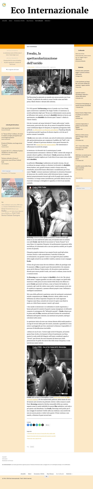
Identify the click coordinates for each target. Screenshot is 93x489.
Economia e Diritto (19, 21)
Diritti (17, 206)
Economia (9, 209)
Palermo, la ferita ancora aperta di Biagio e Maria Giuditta (82, 136)
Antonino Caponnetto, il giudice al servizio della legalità (82, 125)
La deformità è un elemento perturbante (45, 130)
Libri (10, 211)
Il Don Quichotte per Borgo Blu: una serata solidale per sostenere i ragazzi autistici (83, 83)
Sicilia (7, 213)
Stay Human (30, 21)
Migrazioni (20, 211)
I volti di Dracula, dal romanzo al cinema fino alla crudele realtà (41, 433)
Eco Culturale (39, 21)
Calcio (21, 204)
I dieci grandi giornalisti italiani (10, 128)
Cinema (32, 446)
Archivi (77, 186)
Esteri (10, 21)
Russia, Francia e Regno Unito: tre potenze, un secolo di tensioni (83, 114)
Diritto (20, 206)
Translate (13, 173)
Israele (17, 208)
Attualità (4, 21)
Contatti (4, 457)
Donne (3, 209)
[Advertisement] (46, 33)
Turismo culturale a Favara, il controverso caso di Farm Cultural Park (11, 160)
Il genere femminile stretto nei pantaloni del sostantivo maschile (41, 436)
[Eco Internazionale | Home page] (4, 5)
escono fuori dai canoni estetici (46, 145)
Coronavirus (12, 207)
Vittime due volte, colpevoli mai (34, 438)
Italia (3, 210)
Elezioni (13, 209)
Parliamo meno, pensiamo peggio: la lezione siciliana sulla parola (82, 72)
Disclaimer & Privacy (7, 460)
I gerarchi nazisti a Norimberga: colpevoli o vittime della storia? (82, 94)
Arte (18, 204)
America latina (13, 204)
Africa (3, 204)
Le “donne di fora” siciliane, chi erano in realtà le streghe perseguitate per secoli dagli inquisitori (12, 135)
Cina (2, 206)
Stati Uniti (16, 213)
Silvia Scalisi (31, 67)
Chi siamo (4, 459)
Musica (3, 213)
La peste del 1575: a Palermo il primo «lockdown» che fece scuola (12, 151)
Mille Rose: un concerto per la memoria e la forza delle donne (83, 157)
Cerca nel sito (79, 178)
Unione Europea (13, 215)
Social (10, 213)
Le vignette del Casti (13, 69)
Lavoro (8, 211)
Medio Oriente (15, 211)
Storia (3, 215)
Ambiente (7, 204)
